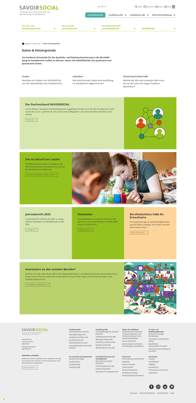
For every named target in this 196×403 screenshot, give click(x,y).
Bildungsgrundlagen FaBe (104, 339)
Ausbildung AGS (75, 329)
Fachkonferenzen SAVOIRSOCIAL (133, 359)
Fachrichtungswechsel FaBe (105, 366)
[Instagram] (158, 387)
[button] (173, 7)
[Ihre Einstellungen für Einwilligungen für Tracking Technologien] (4, 399)
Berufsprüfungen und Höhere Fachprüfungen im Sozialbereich (133, 345)
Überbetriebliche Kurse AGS (78, 343)
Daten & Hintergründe (129, 370)
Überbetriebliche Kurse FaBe (105, 348)
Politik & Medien (127, 367)
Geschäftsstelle (154, 362)
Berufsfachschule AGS (76, 340)
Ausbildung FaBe (102, 329)
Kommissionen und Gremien (158, 370)
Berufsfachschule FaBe (103, 345)
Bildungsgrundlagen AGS (77, 334)
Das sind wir (153, 357)
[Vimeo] (172, 387)
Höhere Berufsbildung (130, 329)
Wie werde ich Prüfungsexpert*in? (107, 372)
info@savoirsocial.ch (29, 347)
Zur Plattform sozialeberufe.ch (37, 285)
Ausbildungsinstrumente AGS (79, 332)
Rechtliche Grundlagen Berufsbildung (156, 335)
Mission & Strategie (128, 364)
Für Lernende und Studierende (80, 357)
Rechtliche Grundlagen (76, 359)
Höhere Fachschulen (129, 341)
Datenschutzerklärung (147, 393)
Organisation (153, 373)
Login (172, 393)
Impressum (133, 393)
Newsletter (126, 362)
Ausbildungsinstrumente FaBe (106, 337)
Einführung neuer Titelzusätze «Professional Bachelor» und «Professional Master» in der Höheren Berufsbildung (132, 335)
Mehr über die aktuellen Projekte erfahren (41, 175)
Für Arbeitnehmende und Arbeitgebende (105, 358)
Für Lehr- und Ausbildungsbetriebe (156, 330)
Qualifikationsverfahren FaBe (105, 342)
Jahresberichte (153, 367)
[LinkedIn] (165, 387)
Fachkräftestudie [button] (95, 15)
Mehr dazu (30, 120)
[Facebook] (151, 387)
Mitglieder (152, 364)
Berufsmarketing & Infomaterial (132, 375)
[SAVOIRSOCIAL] (39, 11)
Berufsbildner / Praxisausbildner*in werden (158, 345)
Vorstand (152, 359)
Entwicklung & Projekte (130, 373)
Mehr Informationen (138, 233)
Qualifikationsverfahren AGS (78, 337)
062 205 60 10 (26, 349)
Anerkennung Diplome (103, 369)
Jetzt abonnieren (84, 230)
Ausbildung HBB (74, 367)
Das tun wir (126, 357)
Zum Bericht (31, 230)
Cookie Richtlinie (162, 393)
